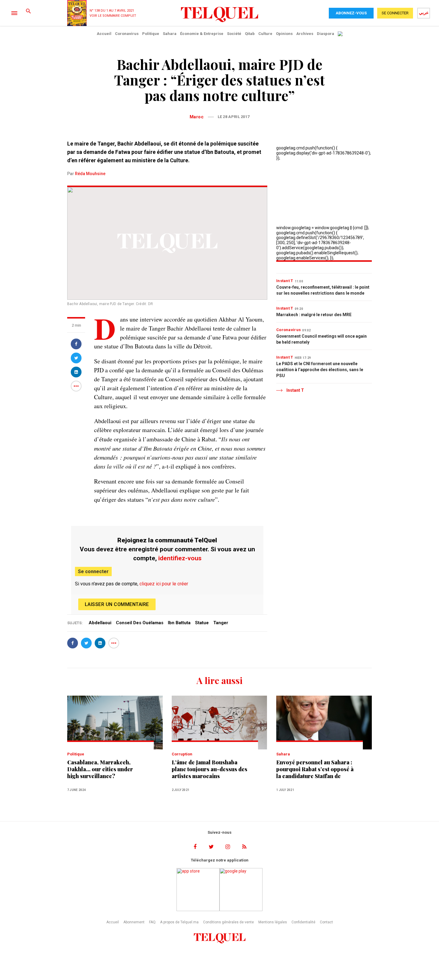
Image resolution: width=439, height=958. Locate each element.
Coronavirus (127, 33)
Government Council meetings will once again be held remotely (321, 339)
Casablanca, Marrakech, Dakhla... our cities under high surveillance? (100, 769)
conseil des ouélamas (139, 622)
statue (202, 622)
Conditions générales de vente (228, 922)
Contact (326, 922)
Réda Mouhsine (90, 173)
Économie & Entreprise (201, 33)
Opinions (284, 33)
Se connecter (93, 571)
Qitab (250, 33)
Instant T (284, 280)
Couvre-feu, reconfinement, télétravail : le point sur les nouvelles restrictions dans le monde (322, 290)
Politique (150, 33)
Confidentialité (303, 922)
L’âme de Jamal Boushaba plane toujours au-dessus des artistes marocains (209, 769)
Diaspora (325, 33)
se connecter (395, 13)
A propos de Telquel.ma (179, 922)
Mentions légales (272, 922)
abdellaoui (100, 622)
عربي (424, 12)
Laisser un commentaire (117, 604)
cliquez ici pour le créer (163, 584)
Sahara (169, 33)
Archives (304, 33)
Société (234, 33)
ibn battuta (179, 622)
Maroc (197, 117)
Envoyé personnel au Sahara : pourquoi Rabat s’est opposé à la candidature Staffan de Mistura (315, 769)
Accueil (104, 33)
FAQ (152, 922)
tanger (220, 622)
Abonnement (134, 922)
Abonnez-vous (351, 13)
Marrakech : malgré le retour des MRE (313, 314)
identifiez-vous (180, 558)
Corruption (182, 754)
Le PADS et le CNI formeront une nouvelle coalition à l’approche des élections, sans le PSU (319, 369)
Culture (265, 33)
